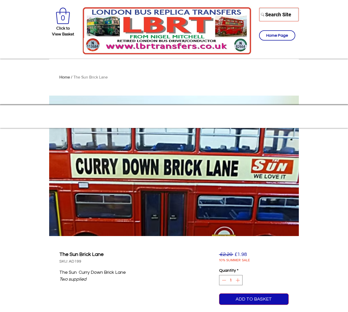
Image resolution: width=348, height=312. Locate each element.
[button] (63, 16)
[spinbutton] (231, 280)
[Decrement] (223, 280)
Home (64, 77)
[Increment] (238, 280)
